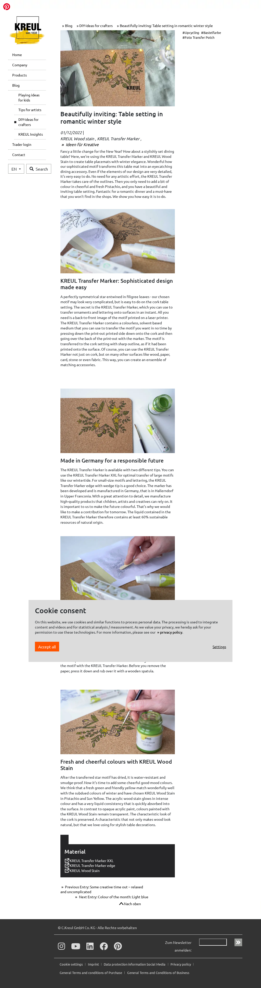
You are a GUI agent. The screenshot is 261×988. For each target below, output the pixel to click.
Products (19, 75)
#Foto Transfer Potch (198, 37)
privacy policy (171, 632)
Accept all (47, 646)
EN (14, 168)
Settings (219, 646)
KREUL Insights (30, 134)
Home (17, 54)
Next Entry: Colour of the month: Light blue (113, 896)
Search (42, 168)
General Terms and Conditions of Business (158, 972)
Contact (18, 154)
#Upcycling (190, 32)
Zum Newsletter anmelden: (178, 946)
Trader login (21, 144)
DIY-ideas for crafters (28, 122)
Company (19, 64)
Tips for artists (29, 109)
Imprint (94, 964)
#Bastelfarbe (211, 32)
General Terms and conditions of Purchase (91, 972)
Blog (16, 85)
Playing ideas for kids (29, 97)
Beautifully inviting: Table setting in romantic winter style (166, 25)
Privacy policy (181, 964)
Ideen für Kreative (82, 144)
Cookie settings (72, 964)
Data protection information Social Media (135, 964)
